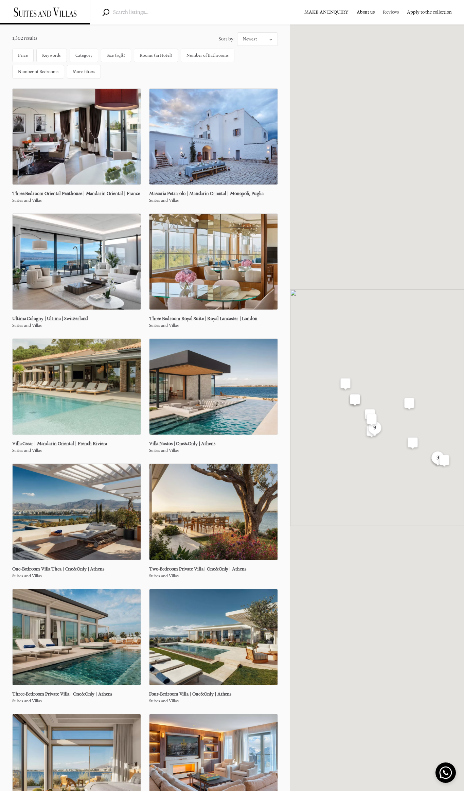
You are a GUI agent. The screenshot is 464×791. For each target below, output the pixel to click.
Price (23, 55)
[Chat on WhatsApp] (445, 772)
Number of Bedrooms (38, 72)
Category (84, 55)
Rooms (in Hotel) (156, 55)
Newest (250, 39)
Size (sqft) (116, 55)
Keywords (51, 55)
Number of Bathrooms (207, 55)
